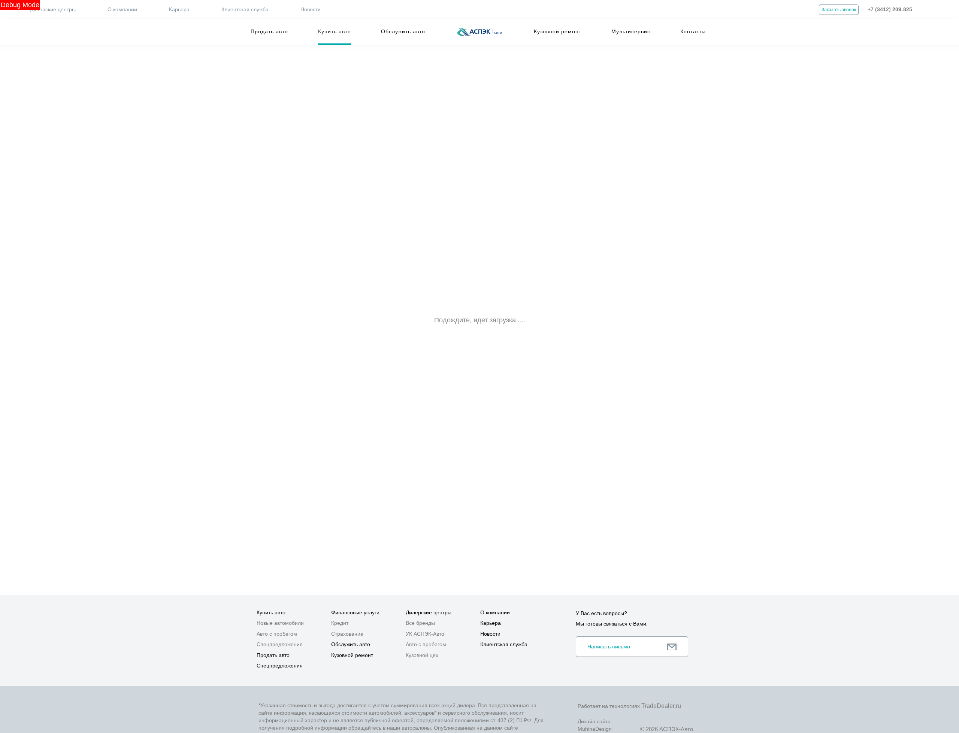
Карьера (179, 9)
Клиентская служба (245, 9)
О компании (122, 9)
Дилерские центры (53, 9)
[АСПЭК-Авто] (478, 32)
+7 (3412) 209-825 (890, 9)
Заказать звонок (839, 9)
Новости (310, 9)
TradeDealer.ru (661, 706)
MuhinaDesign (595, 729)
